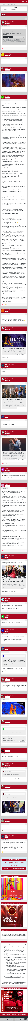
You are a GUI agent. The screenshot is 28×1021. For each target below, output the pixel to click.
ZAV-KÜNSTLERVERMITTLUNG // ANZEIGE (10, 876)
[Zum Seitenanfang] (25, 1019)
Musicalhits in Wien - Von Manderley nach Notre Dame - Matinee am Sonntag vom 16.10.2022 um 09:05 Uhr (14, 580)
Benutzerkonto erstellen (18, 868)
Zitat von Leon (8, 771)
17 (18, 1019)
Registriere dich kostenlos (9, 863)
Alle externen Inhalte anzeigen (19, 37)
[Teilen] (26, 19)
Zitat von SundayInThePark (10, 656)
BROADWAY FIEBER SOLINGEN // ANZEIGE (10, 903)
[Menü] (26, 1)
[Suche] (19, 1)
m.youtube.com (21, 30)
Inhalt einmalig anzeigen (8, 37)
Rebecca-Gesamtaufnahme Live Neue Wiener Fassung (13, 737)
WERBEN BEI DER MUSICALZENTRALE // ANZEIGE (12, 988)
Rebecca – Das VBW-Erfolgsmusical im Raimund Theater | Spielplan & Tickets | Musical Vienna (13, 349)
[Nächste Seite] (20, 1019)
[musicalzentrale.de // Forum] (2, 1)
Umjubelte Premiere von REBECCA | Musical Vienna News (12, 400)
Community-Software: (14, 1018)
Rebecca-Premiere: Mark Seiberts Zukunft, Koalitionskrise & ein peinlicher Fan (14, 452)
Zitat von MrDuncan (9, 729)
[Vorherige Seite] (7, 1019)
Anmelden (6, 868)
